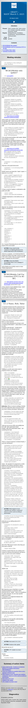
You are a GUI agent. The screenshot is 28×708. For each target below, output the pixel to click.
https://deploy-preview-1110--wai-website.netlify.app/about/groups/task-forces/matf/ (14, 283)
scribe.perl (10, 689)
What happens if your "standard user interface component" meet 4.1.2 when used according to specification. (14, 676)
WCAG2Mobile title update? (10, 45)
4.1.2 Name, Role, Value (9, 50)
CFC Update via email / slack (9, 681)
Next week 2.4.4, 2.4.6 (8, 678)
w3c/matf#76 (10, 76)
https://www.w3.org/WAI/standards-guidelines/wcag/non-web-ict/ (13, 150)
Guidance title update (7, 680)
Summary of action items (9, 51)
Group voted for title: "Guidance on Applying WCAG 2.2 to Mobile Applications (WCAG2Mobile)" (13, 668)
